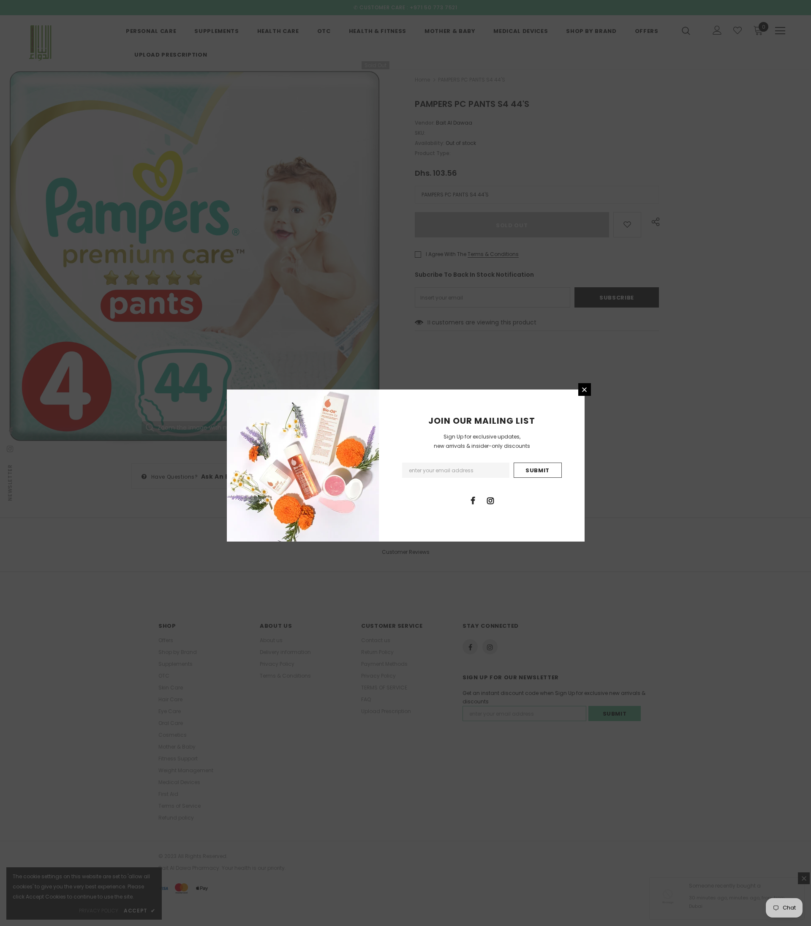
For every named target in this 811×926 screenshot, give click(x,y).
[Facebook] (473, 500)
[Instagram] (490, 500)
